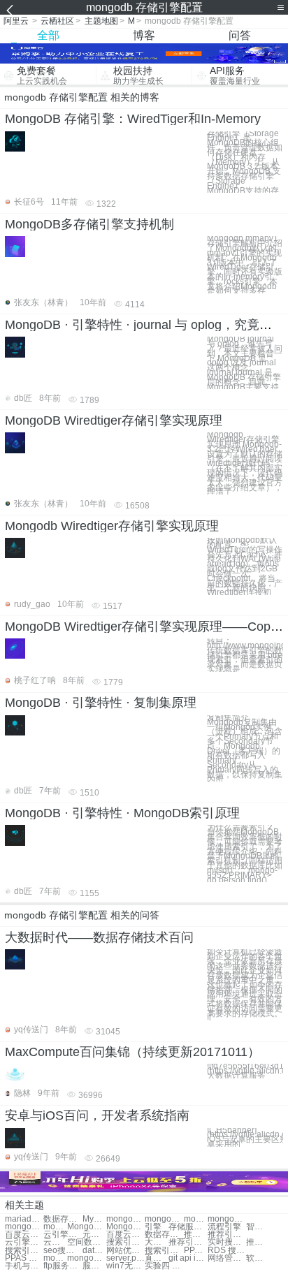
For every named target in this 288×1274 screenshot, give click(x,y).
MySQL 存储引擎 (94, 1219)
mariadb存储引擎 (24, 1219)
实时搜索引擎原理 (227, 1242)
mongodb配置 (125, 1219)
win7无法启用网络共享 (125, 1266)
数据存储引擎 (62, 1219)
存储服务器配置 (187, 1227)
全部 (48, 35)
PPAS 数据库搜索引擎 (24, 1258)
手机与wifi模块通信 (24, 1266)
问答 (240, 35)
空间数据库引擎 (86, 1242)
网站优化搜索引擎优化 (125, 1250)
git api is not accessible (187, 1258)
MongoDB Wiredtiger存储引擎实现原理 (113, 420)
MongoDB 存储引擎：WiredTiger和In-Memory (133, 119)
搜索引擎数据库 (24, 1250)
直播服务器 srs (156, 1258)
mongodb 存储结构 (24, 1227)
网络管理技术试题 (227, 1258)
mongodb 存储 (196, 1219)
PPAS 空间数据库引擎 (196, 1250)
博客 (144, 35)
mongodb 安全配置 (164, 1219)
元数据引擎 (94, 1234)
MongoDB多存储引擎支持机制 (89, 224)
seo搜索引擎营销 (62, 1250)
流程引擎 (224, 1227)
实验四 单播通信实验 (164, 1266)
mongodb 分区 (55, 1258)
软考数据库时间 (258, 1258)
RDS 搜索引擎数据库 (227, 1250)
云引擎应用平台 (24, 1242)
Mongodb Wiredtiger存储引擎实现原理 (112, 526)
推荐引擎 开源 (227, 1234)
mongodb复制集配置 (227, 1219)
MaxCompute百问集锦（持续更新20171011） (132, 1052)
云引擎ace (55, 1242)
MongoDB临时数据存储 (86, 1227)
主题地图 (101, 21)
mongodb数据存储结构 (55, 1227)
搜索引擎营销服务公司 (164, 1250)
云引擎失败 (62, 1234)
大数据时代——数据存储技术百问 (99, 937)
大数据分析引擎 (156, 1242)
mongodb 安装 (86, 1258)
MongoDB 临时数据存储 (125, 1227)
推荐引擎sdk (187, 1242)
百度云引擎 (24, 1234)
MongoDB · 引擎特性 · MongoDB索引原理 (122, 813)
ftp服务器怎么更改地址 (62, 1266)
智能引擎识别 (258, 1227)
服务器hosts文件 (94, 1266)
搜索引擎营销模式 (125, 1242)
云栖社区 (57, 21)
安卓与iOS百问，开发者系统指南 (97, 1115)
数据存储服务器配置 (164, 1234)
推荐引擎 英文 (196, 1234)
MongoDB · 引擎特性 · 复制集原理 (100, 703)
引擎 (153, 1227)
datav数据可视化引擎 (94, 1250)
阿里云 (16, 21)
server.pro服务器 (125, 1258)
